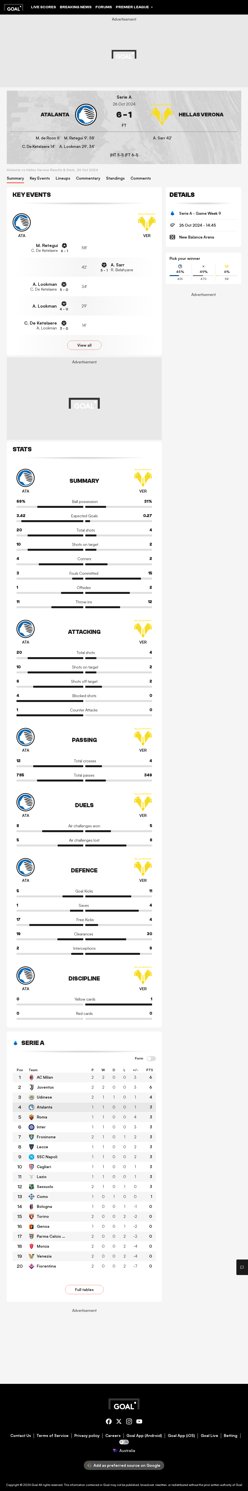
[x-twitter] (119, 1422)
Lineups (63, 178)
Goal (34, 1485)
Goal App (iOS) (181, 1435)
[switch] (151, 1058)
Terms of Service (53, 1435)
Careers (113, 1435)
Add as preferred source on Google (126, 1465)
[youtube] (139, 1422)
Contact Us (20, 1435)
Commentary (88, 178)
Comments (141, 178)
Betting (230, 1435)
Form (139, 1058)
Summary (15, 178)
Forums (103, 7)
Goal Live (209, 1435)
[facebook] (109, 1422)
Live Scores (43, 7)
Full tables (84, 1289)
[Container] (54, 115)
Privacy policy (87, 1435)
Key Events (40, 178)
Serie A (124, 97)
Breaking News (76, 7)
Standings (115, 178)
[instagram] (129, 1422)
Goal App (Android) (144, 1435)
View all (84, 345)
